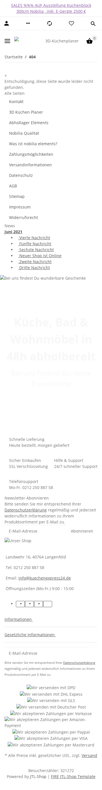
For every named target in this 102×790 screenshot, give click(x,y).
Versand (89, 755)
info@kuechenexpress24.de (44, 578)
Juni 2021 (13, 231)
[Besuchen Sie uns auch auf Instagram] (47, 604)
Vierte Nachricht (34, 237)
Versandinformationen (30, 164)
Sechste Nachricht (36, 249)
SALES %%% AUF (27, 5)
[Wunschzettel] (71, 23)
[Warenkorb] (89, 41)
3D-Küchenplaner (62, 41)
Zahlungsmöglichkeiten (31, 154)
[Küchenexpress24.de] (25, 41)
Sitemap (17, 196)
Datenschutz (21, 175)
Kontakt (16, 101)
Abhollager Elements (28, 122)
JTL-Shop (39, 776)
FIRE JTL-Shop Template (73, 776)
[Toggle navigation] (7, 40)
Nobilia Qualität (24, 133)
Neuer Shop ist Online (39, 255)
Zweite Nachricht (35, 261)
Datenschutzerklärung (26, 510)
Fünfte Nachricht (34, 243)
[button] (28, 23)
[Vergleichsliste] (49, 23)
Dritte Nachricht (34, 267)
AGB (13, 186)
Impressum (20, 207)
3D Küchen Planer (26, 112)
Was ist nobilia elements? (33, 143)
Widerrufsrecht (23, 217)
